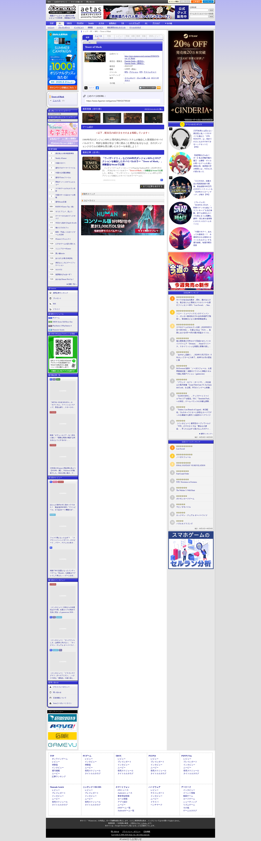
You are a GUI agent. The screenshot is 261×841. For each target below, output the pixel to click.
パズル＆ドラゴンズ (184, 524)
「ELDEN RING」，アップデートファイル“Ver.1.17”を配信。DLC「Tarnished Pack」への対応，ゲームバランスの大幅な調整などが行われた (193, 399)
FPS (141, 72)
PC (60, 23)
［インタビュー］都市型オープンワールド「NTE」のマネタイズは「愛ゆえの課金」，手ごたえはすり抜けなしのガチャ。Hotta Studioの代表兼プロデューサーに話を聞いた (193, 426)
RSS (49, 2)
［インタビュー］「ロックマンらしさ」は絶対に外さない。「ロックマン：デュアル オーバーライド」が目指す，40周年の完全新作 (62, 642)
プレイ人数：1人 (143, 78)
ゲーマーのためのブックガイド (65, 217)
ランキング (208, 1)
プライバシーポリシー (61, 687)
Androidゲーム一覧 (126, 810)
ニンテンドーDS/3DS (92, 787)
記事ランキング (59, 776)
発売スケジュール (93, 770)
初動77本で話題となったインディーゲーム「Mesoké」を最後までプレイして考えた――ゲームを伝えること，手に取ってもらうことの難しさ (62, 573)
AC (146, 23)
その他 (186, 808)
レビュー (51, 27)
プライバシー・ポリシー (131, 831)
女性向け (112, 23)
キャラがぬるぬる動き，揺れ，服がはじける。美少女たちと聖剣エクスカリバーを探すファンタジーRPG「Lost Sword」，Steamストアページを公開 (193, 303)
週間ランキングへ (207, 434)
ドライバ (56, 309)
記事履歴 (196, 1)
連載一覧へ (72, 284)
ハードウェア (134, 23)
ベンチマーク (156, 805)
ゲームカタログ (135, 27)
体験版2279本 (69, 18)
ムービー (100, 27)
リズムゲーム (189, 805)
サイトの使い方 (77, 2)
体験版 (90, 27)
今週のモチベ (60, 163)
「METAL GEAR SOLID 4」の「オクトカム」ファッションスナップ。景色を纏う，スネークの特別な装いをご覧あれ (62, 405)
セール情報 (122, 799)
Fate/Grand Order (182, 474)
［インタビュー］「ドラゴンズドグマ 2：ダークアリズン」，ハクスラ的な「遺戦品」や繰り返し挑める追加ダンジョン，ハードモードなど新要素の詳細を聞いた (62, 675)
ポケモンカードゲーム (185, 499)
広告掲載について (59, 698)
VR (122, 23)
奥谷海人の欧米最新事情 (64, 153)
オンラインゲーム (60, 759)
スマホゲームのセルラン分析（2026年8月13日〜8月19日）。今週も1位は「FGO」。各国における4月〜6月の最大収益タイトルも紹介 (194, 330)
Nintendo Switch (58, 330)
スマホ (101, 23)
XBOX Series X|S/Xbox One (62, 322)
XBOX (69, 23)
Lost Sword (180, 449)
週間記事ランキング (60, 293)
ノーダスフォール (183, 457)
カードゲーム (189, 799)
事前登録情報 (123, 796)
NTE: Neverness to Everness (186, 482)
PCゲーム (56, 318)
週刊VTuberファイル (63, 177)
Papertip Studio (130, 61)
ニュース (57, 100)
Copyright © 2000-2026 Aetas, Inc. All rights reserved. (130, 835)
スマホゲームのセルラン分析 (65, 189)
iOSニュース (123, 790)
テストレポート (157, 793)
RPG (126, 72)
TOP (51, 23)
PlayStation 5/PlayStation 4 (62, 326)
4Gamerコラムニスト (63, 239)
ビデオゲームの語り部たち (65, 244)
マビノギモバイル (183, 507)
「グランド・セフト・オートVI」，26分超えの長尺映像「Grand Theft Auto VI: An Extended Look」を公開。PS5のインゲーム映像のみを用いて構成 (194, 385)
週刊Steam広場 (60, 202)
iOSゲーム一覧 (124, 808)
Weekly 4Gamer (61, 158)
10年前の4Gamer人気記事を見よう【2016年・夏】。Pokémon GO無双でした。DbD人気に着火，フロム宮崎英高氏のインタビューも (63, 470)
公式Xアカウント (60, 2)
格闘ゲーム (188, 796)
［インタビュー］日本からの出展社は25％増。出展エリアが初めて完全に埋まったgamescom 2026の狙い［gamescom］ (62, 610)
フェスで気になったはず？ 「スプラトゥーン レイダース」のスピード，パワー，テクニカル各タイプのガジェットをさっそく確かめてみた (62, 540)
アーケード (186, 787)
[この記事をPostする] (85, 87)
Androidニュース (125, 793)
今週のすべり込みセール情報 (65, 196)
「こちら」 (144, 823)
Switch (91, 23)
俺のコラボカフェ (62, 228)
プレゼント (57, 298)
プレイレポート (64, 27)
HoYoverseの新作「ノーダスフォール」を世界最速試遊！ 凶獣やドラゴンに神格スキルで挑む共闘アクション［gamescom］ (194, 371)
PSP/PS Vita (186, 756)
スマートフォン (122, 787)
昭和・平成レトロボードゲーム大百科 (65, 233)
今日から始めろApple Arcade (66, 223)
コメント (91, 88)
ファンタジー (130, 78)
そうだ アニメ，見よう (63, 211)
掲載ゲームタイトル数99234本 (62, 16)
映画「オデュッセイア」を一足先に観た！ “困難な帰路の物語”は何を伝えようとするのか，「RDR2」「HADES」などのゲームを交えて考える (62, 437)
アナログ (156, 23)
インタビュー (79, 27)
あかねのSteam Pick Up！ (64, 279)
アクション (133, 72)
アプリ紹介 (122, 802)
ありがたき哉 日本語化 (63, 258)
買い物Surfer (60, 253)
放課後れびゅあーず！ (63, 274)
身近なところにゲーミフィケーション (65, 264)
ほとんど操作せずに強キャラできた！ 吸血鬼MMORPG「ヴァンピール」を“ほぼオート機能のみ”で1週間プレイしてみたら (63, 507)
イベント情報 (189, 793)
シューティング (190, 802)
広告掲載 (146, 831)
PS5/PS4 (80, 23)
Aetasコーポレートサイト (62, 703)
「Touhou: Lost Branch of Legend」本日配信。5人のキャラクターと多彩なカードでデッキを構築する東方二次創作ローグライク (194, 412)
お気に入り (185, 1)
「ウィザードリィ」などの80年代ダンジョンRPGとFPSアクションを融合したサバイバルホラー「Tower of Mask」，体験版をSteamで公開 (132, 161)
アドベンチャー (150, 72)
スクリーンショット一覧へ (154, 109)
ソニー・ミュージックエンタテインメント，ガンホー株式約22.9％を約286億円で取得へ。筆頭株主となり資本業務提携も (193, 316)
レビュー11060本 (56, 18)
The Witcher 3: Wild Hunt (185, 490)
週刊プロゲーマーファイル (65, 168)
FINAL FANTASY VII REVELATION (190, 465)
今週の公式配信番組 (62, 173)
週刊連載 (56, 770)
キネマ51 (58, 269)
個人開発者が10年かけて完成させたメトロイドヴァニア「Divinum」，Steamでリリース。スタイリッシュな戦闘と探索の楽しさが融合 (193, 344)
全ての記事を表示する (153, 186)
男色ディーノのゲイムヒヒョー (65, 183)
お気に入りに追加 (148, 87)
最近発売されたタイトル (116, 27)
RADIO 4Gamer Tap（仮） (65, 207)
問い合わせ (90, 2)
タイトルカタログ (93, 773)
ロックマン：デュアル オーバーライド (192, 515)
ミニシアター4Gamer (63, 248)
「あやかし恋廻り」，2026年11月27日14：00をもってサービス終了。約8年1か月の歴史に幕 (194, 357)
